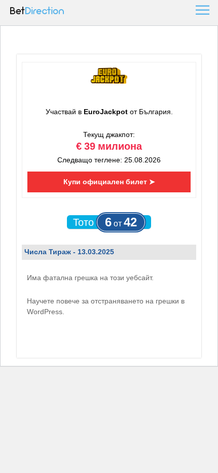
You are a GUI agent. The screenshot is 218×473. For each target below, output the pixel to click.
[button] (202, 10)
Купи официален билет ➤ (109, 182)
